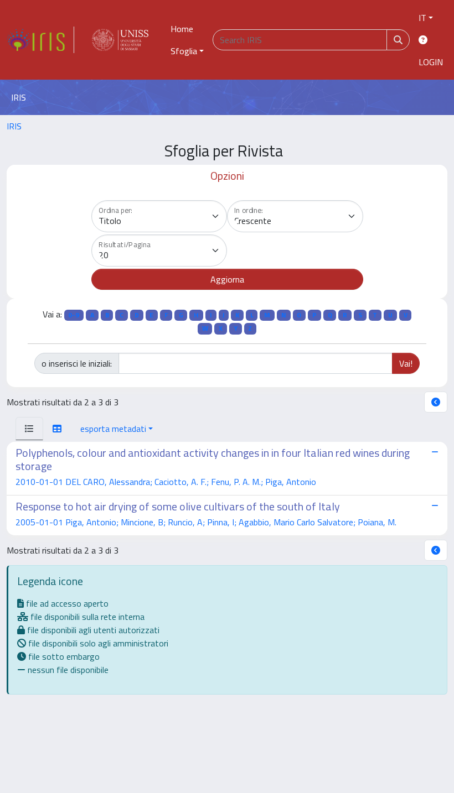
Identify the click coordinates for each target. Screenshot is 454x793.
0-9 (73, 315)
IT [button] (422, 17)
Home (182, 28)
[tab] (29, 428)
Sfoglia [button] (184, 51)
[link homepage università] (120, 40)
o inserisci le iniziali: (77, 363)
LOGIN (431, 62)
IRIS (14, 126)
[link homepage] (40, 40)
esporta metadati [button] (113, 428)
